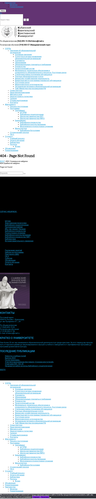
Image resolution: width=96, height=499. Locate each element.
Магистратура (21, 128)
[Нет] (50, 497)
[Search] (25, 173)
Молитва (13, 5)
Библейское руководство (30, 122)
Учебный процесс (17, 138)
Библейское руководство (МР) (17, 237)
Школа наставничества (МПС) (32, 118)
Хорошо (36, 497)
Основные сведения (23, 55)
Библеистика (10, 239)
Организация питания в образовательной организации (38, 87)
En (1, 13)
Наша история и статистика (21, 97)
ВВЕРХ (3, 370)
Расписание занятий (13, 250)
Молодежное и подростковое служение (36, 126)
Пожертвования (16, 7)
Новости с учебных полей (15, 356)
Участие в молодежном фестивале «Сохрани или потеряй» (29, 362)
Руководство (20, 67)
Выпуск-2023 (10, 358)
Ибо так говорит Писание (15, 229)
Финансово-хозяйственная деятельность (32, 79)
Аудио (17, 146)
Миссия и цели (16, 95)
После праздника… (12, 360)
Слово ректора (16, 91)
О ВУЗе (8, 49)
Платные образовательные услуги (29, 77)
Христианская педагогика (15, 223)
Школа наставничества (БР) (31, 116)
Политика (44, 497)
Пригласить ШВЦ (12, 254)
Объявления (10, 148)
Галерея (13, 99)
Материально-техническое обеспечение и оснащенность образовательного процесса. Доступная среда (40, 72)
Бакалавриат (20, 120)
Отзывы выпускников (19, 100)
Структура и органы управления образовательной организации (28, 58)
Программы (15, 108)
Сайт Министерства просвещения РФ (30, 89)
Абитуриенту (10, 104)
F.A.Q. (12, 134)
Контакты (14, 102)
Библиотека (15, 142)
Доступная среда (22, 83)
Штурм (8, 221)
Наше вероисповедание (20, 93)
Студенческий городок (19, 132)
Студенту (9, 136)
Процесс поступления (19, 106)
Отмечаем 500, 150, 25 (14, 364)
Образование (20, 63)
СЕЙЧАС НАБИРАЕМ (8, 212)
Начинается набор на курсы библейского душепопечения (28, 366)
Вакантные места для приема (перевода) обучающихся (38, 81)
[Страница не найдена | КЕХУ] (18, 37)
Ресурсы (13, 144)
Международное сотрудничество (29, 85)
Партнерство (10, 3)
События (8, 258)
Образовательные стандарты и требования (33, 65)
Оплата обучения (17, 140)
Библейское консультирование (33, 124)
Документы (20, 61)
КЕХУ (2, 161)
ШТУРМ (23, 112)
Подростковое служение (15, 233)
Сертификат (20, 110)
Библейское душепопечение (32, 114)
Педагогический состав (24, 69)
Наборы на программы (14, 252)
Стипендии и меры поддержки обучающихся (33, 75)
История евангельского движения (19, 241)
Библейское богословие (30, 130)
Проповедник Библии (14, 227)
